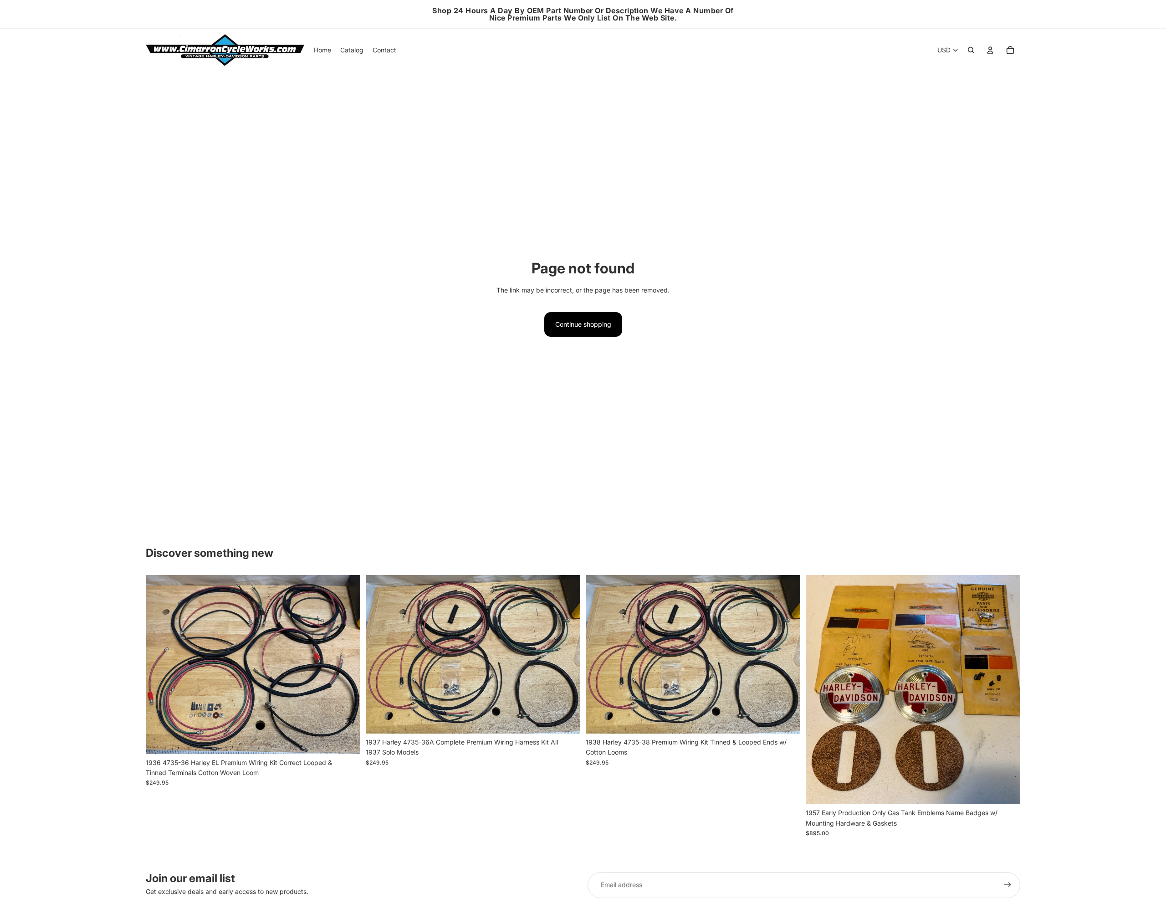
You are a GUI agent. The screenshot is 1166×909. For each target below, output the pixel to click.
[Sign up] (1007, 885)
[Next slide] (346, 664)
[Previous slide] (159, 664)
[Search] (971, 50)
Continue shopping (583, 324)
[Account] (990, 50)
